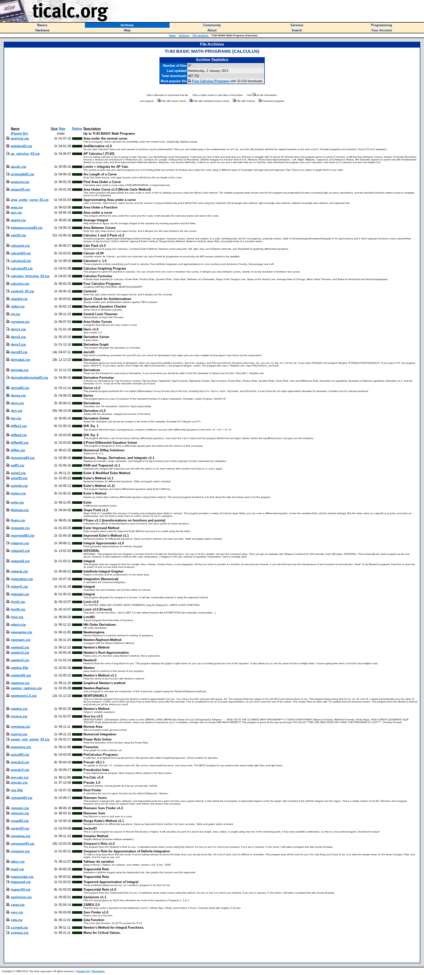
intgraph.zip (20, 594)
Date (62, 128)
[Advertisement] (212, 114)
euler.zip (17, 502)
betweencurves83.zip (26, 228)
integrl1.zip (19, 586)
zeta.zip (17, 920)
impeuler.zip (20, 528)
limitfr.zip (18, 609)
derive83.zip (20, 388)
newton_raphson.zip (26, 688)
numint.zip (19, 734)
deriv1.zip (18, 329)
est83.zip (17, 465)
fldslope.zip (20, 510)
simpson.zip (20, 851)
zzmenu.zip (19, 933)
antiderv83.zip (21, 146)
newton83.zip (21, 675)
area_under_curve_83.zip (30, 200)
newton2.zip (20, 647)
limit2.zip (18, 602)
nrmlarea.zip (20, 726)
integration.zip (22, 579)
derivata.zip (19, 370)
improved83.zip (22, 535)
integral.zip (19, 571)
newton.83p (19, 668)
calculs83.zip (21, 253)
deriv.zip (17, 403)
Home (172, 35)
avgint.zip (18, 220)
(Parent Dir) (19, 133)
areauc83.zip (20, 189)
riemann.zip (20, 808)
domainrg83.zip (23, 458)
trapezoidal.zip (22, 877)
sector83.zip (20, 828)
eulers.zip (18, 493)
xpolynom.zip (21, 897)
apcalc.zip (18, 167)
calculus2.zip (21, 261)
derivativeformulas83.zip (29, 377)
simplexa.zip (20, 836)
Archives (184, 35)
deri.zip (16, 411)
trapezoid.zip (21, 882)
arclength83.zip (22, 174)
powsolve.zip (21, 747)
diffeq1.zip (19, 426)
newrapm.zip (20, 640)
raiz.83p (17, 790)
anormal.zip (20, 138)
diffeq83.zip (19, 442)
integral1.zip (20, 551)
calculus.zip (20, 284)
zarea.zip (18, 905)
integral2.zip (20, 561)
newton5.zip (20, 660)
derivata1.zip (20, 360)
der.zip (16, 418)
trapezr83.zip (20, 889)
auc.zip (16, 212)
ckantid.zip (19, 299)
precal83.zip (20, 754)
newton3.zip (20, 652)
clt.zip (15, 314)
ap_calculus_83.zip (25, 154)
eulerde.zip (19, 486)
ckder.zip (18, 306)
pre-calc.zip (19, 777)
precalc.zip (19, 782)
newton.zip (19, 709)
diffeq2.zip (19, 435)
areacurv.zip (20, 182)
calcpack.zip (20, 245)
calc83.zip (18, 235)
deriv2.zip (18, 337)
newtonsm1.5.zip (24, 696)
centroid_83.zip (22, 291)
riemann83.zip (21, 798)
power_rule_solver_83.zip (30, 739)
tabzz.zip (18, 861)
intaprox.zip (20, 543)
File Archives (201, 35)
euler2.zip (18, 473)
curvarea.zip (20, 322)
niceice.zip (19, 716)
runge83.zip (20, 821)
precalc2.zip (20, 762)
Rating (77, 128)
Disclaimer (98, 971)
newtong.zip (20, 683)
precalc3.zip (20, 770)
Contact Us (83, 971)
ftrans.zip (18, 520)
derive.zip (18, 395)
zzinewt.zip (19, 927)
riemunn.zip (20, 813)
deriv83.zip (19, 352)
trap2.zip (17, 869)
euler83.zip (19, 478)
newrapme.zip (21, 632)
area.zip (17, 207)
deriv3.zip (18, 344)
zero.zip (17, 912)
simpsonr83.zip (22, 843)
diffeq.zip (18, 450)
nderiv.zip (18, 624)
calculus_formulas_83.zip (30, 276)
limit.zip (17, 617)
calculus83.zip (22, 268)
